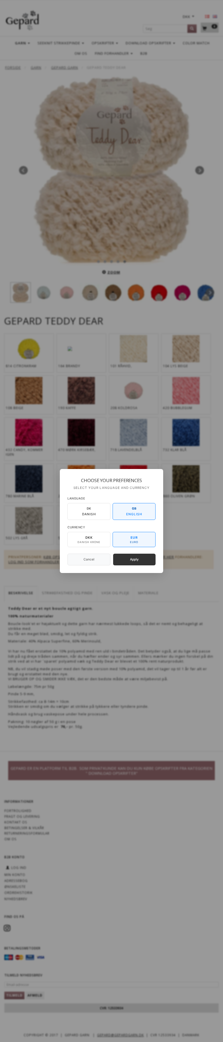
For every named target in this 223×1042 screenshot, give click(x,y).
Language (76, 498)
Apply (134, 559)
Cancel (88, 559)
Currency (76, 527)
